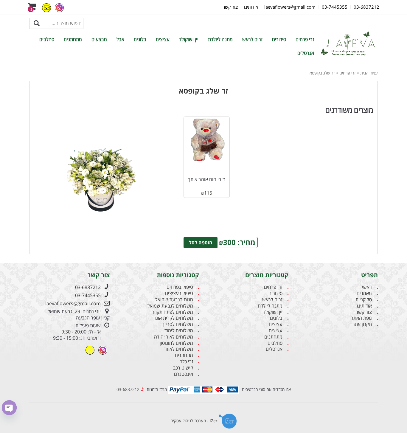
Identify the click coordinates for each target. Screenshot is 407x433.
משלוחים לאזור (178, 349)
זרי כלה (186, 361)
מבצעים (99, 39)
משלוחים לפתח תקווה (172, 312)
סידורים (279, 39)
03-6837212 (88, 287)
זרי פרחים (305, 39)
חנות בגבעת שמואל (174, 300)
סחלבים (46, 39)
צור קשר (364, 312)
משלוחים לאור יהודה (173, 337)
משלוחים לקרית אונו (174, 318)
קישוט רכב (183, 368)
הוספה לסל (200, 242)
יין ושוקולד (188, 39)
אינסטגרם (183, 374)
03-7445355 (88, 295)
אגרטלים (305, 53)
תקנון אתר (362, 324)
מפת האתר (361, 318)
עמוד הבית (369, 73)
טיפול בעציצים (179, 293)
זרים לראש (252, 39)
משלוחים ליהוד (178, 331)
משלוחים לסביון (178, 324)
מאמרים (364, 293)
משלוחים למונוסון (176, 343)
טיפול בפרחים (180, 287)
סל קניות (363, 300)
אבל (120, 39)
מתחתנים (73, 39)
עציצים (163, 39)
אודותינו (364, 306)
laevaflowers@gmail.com (73, 303)
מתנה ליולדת (220, 39)
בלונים (140, 39)
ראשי (367, 287)
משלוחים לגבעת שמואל (170, 306)
